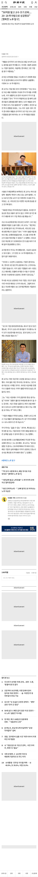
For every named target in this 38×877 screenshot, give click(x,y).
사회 (26, 873)
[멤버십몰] (19, 529)
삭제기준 (33, 573)
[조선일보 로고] (19, 2)
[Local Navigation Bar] (2, 2)
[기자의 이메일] (9, 519)
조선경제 (34, 873)
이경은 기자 (5, 54)
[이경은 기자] (4, 499)
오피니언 (3, 873)
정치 (11, 873)
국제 (19, 873)
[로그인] (36, 2)
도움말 (28, 573)
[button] (2, 2)
